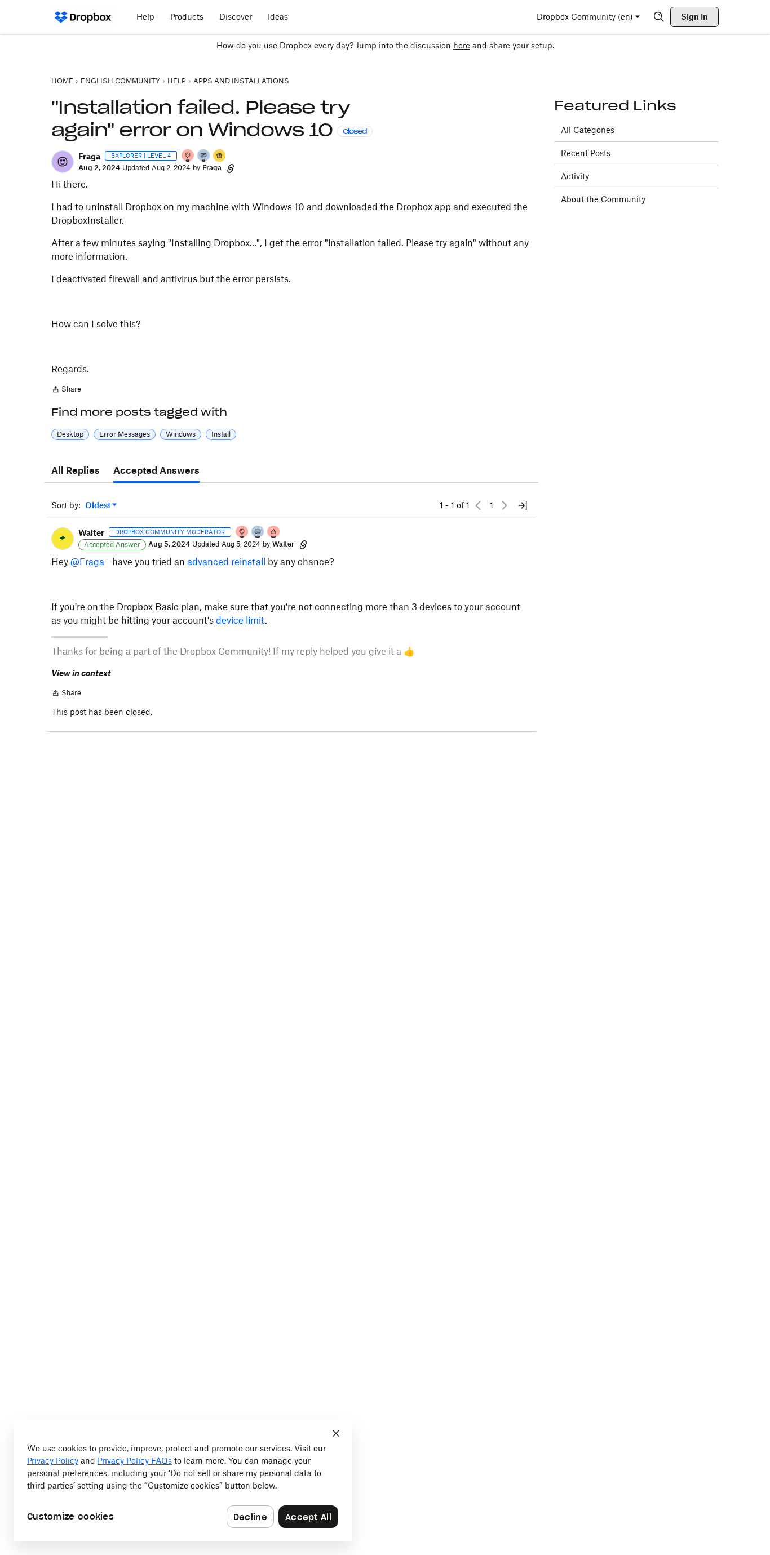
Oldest (98, 505)
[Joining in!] (204, 156)
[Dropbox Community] (83, 17)
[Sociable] (258, 532)
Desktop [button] (70, 434)
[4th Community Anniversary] (188, 156)
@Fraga (87, 561)
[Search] (659, 17)
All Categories (587, 130)
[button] (62, 161)
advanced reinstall (226, 561)
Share (66, 390)
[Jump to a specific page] (523, 505)
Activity (575, 176)
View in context (81, 673)
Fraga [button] (89, 156)
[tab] (76, 471)
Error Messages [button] (124, 434)
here (461, 45)
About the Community (603, 199)
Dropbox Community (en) (585, 16)
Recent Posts (585, 153)
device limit (240, 620)
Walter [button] (91, 532)
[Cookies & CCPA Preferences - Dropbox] (183, 1480)
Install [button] (221, 434)
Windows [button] (181, 434)
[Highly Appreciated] (274, 532)
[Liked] (220, 156)
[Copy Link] (230, 168)
